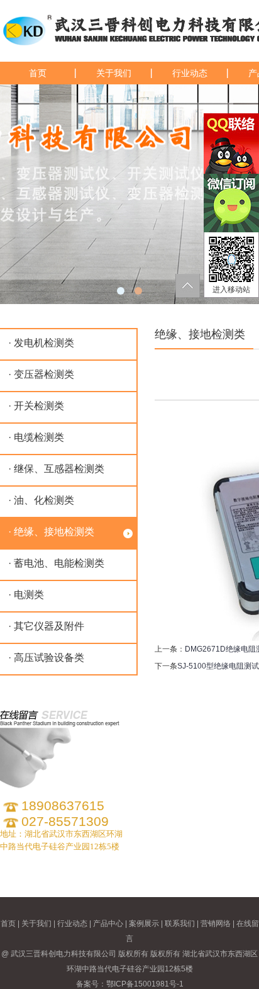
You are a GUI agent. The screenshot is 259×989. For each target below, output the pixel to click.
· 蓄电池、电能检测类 (56, 563)
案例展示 (144, 923)
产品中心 (108, 923)
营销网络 (216, 923)
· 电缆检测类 (36, 437)
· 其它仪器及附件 (46, 626)
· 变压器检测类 (41, 374)
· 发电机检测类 (41, 342)
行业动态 (189, 73)
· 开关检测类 (36, 405)
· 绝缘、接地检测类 (51, 531)
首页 (38, 73)
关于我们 (113, 73)
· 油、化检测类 (41, 500)
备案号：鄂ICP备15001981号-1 (130, 984)
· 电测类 (26, 594)
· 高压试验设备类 (46, 657)
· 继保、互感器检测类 (56, 468)
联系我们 (180, 923)
